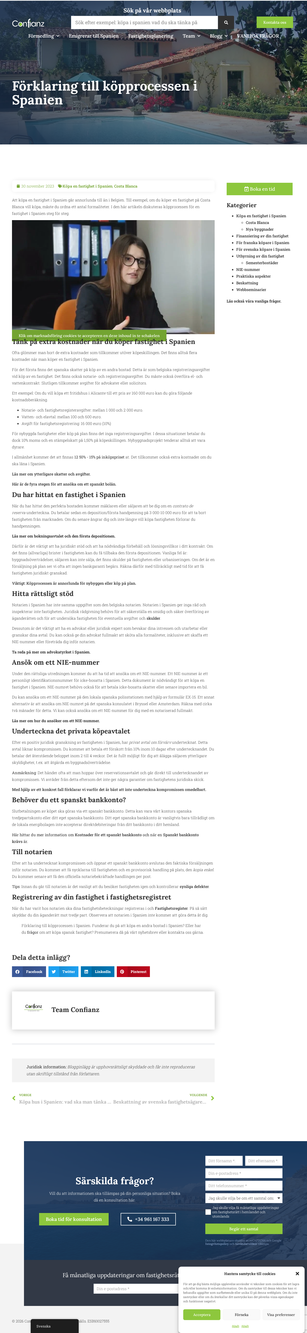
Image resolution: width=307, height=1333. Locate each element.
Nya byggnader (260, 229)
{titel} (235, 1326)
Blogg (216, 36)
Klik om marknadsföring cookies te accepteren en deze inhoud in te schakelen (89, 335)
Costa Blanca (125, 186)
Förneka (241, 1314)
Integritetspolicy (217, 1244)
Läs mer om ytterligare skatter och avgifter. (51, 473)
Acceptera (202, 1314)
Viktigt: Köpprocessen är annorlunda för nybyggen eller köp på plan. (74, 583)
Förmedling (41, 36)
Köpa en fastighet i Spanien (87, 186)
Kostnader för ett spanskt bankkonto (108, 834)
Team (189, 36)
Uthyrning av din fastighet (260, 255)
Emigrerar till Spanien (94, 36)
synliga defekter (194, 886)
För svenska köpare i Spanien (263, 249)
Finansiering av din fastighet (262, 235)
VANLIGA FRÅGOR (258, 36)
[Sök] (226, 22)
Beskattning (247, 282)
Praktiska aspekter (253, 276)
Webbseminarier (251, 289)
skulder (153, 618)
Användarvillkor (246, 1244)
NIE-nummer (248, 269)
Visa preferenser (281, 1314)
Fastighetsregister (171, 908)
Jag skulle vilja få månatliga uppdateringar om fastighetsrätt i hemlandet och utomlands (245, 1212)
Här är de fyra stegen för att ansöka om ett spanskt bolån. (64, 483)
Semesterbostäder (262, 262)
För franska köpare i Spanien (262, 242)
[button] (297, 1273)
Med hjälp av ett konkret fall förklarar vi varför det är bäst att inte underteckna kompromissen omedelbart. (109, 789)
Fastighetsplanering (150, 36)
